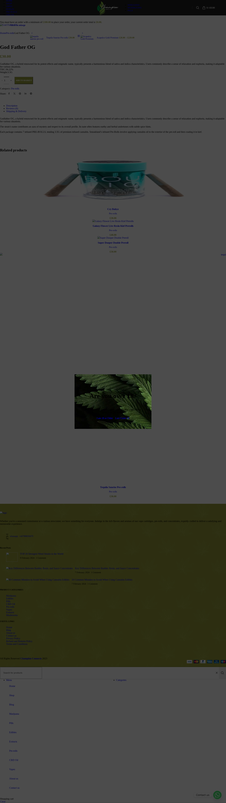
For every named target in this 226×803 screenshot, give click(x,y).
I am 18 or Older (105, 418)
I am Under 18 (122, 418)
